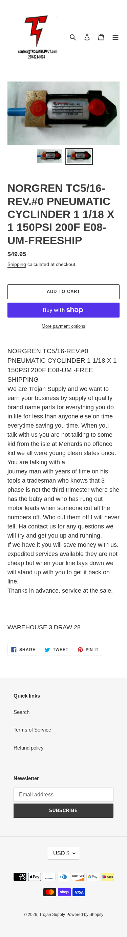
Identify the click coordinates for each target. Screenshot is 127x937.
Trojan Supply (52, 914)
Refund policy (29, 748)
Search (21, 712)
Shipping (16, 264)
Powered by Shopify (84, 914)
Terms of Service (32, 730)
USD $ (61, 853)
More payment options (63, 326)
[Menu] (115, 37)
